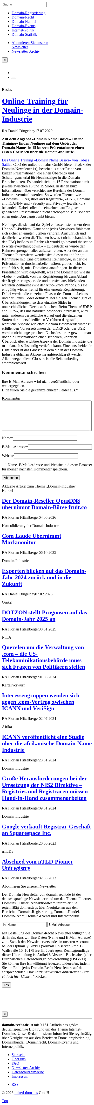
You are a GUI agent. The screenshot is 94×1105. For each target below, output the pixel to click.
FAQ (15, 1063)
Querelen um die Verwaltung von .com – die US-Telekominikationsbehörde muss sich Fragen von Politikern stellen (43, 657)
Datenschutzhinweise (28, 1072)
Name (7, 438)
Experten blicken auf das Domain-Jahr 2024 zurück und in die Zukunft (44, 577)
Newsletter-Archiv (26, 1068)
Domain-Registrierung (29, 13)
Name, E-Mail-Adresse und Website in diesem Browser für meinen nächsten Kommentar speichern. (47, 467)
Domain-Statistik (24, 34)
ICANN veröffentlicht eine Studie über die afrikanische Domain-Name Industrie (47, 743)
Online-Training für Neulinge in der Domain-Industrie (42, 110)
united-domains (26, 1093)
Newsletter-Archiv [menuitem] (26, 51)
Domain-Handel (24, 21)
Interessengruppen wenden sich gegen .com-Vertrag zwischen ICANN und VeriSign (40, 701)
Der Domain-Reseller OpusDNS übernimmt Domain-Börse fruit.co (44, 504)
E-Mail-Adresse (15, 447)
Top (5, 1101)
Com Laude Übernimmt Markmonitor (31, 539)
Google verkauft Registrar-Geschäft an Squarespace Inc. (46, 829)
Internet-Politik (23, 30)
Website (8, 456)
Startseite (18, 1055)
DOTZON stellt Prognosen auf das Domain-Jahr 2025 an (44, 615)
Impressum (20, 1076)
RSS (15, 1084)
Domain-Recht (23, 17)
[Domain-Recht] (2, 64)
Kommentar (11, 398)
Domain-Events (23, 26)
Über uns (19, 1059)
